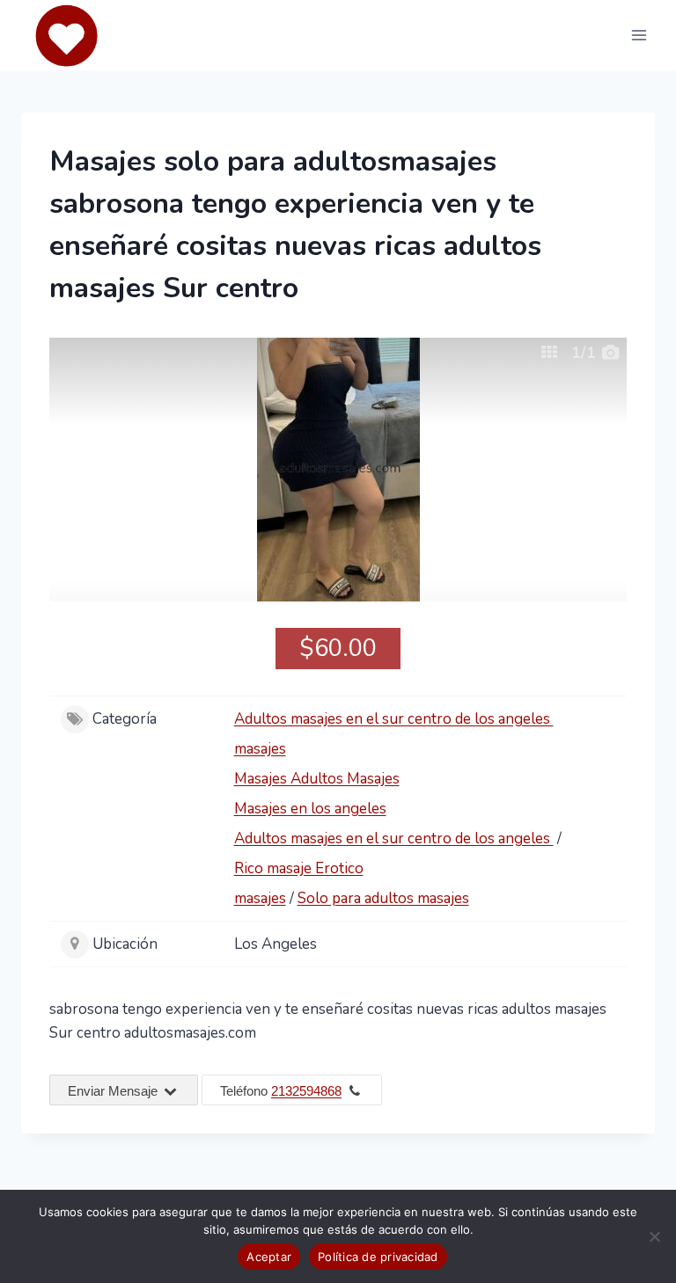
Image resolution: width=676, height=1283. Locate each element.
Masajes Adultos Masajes (317, 779)
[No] (654, 1236)
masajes (260, 749)
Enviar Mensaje (114, 1090)
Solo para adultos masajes (383, 898)
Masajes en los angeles (310, 808)
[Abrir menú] (638, 34)
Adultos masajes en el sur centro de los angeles (394, 719)
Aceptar (268, 1257)
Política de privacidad (378, 1257)
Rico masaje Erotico (299, 868)
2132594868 (306, 1090)
